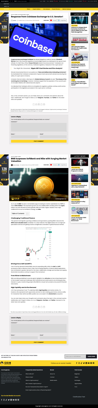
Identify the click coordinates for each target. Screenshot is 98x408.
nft (54, 312)
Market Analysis (67, 9)
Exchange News (22, 14)
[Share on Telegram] (44, 104)
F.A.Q (76, 387)
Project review (56, 9)
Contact (52, 377)
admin (14, 20)
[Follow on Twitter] (84, 363)
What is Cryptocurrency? (32, 380)
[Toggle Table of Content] (26, 214)
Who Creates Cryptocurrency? (33, 383)
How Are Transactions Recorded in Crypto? (37, 387)
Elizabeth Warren (14, 111)
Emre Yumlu (16, 165)
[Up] (10, 1)
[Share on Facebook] (33, 104)
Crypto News (14, 14)
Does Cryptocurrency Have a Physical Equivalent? (38, 390)
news (16, 302)
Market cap (50, 312)
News (28, 9)
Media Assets (53, 380)
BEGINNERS (6, 9)
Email (42, 134)
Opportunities (78, 383)
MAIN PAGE (6, 3)
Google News (63, 20)
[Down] (12, 1)
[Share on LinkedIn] (39, 104)
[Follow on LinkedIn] (86, 363)
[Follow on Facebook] (76, 363)
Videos (76, 377)
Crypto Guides (36, 9)
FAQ (7, 19)
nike (56, 312)
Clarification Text (79, 397)
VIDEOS (6, 11)
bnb (44, 312)
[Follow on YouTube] (88, 363)
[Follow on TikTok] (81, 363)
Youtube (54, 20)
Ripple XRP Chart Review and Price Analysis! (46, 68)
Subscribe (91, 356)
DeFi (47, 312)
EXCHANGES (6, 14)
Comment (14, 121)
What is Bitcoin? (30, 374)
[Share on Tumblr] (41, 104)
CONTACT (6, 16)
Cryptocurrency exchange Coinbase (58, 109)
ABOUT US (6, 6)
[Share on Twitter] (36, 104)
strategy (64, 312)
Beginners (77, 374)
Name (13, 134)
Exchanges (77, 380)
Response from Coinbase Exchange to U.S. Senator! (31, 111)
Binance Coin (40, 312)
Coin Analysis (46, 9)
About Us (52, 374)
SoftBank (60, 312)
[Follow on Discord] (93, 363)
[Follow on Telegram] (91, 363)
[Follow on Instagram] (79, 363)
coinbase (47, 109)
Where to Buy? (29, 377)
